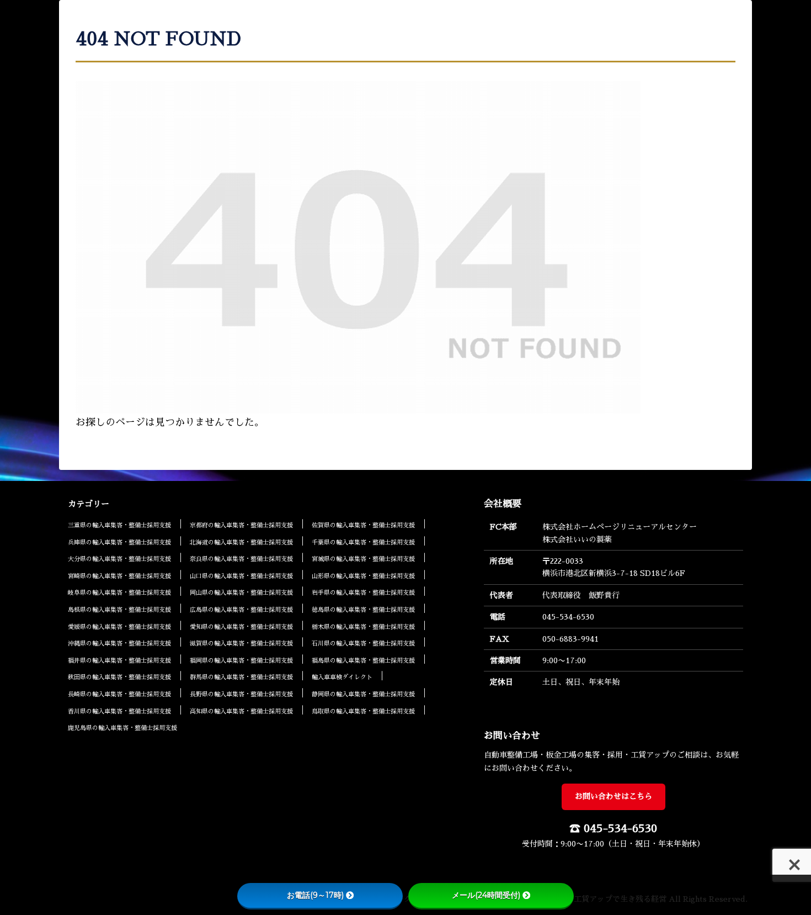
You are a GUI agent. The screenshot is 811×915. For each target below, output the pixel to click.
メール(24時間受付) (486, 895)
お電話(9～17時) (315, 895)
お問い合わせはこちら (613, 796)
